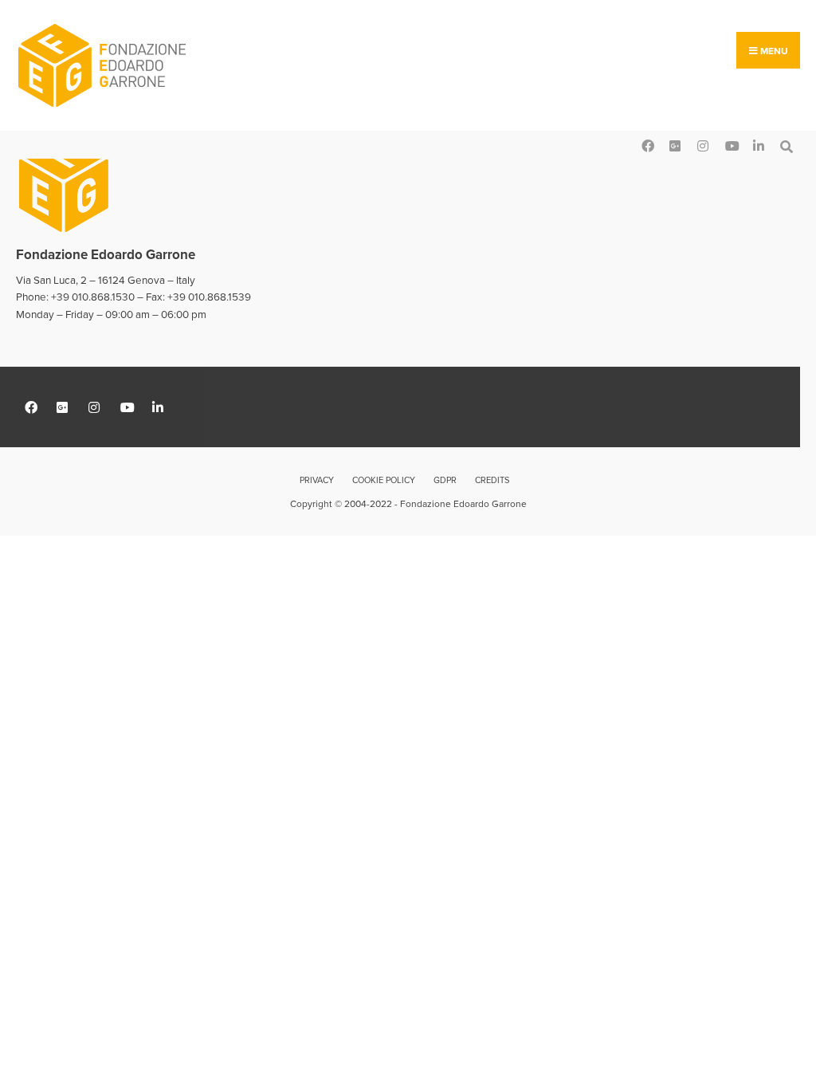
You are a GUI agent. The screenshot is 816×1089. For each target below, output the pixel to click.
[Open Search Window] (786, 145)
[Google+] (674, 145)
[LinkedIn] (758, 145)
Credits (492, 480)
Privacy (317, 480)
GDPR (445, 480)
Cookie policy (383, 480)
